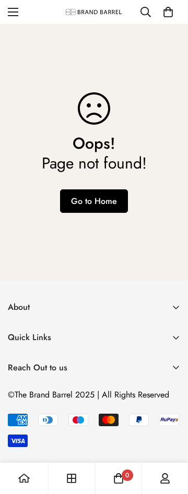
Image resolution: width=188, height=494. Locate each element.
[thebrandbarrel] (94, 12)
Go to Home (94, 201)
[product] (24, 478)
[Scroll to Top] (169, 438)
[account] (165, 478)
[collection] (71, 478)
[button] (168, 12)
